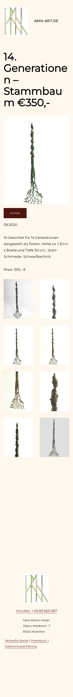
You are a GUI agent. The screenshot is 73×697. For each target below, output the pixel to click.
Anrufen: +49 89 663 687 (36, 611)
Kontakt (15, 213)
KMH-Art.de (46, 21)
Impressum (39, 640)
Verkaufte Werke (16, 640)
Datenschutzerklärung (21, 646)
